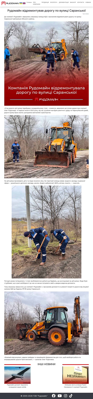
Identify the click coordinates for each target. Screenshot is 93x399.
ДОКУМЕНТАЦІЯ (64, 2)
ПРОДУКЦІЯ (45, 2)
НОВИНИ (88, 2)
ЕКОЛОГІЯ (53, 2)
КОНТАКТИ (80, 2)
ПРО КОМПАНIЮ (36, 3)
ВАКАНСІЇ (73, 2)
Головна (29, 2)
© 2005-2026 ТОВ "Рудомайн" (34, 396)
